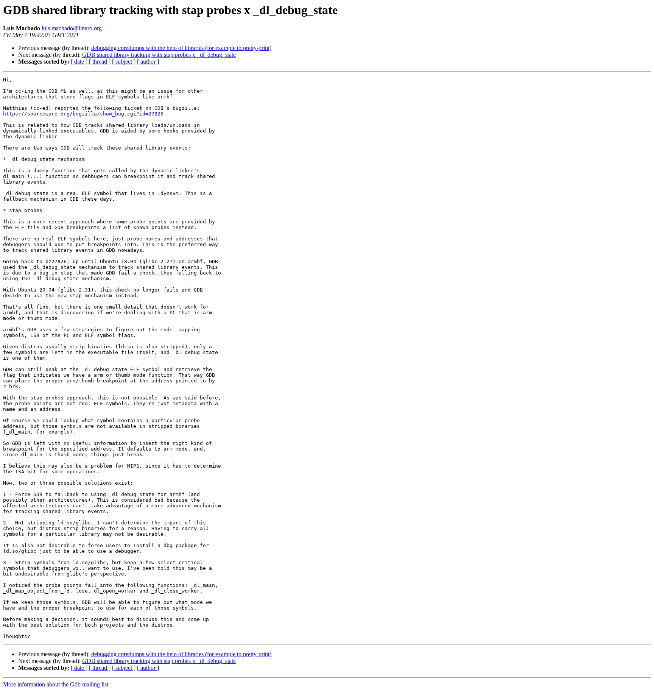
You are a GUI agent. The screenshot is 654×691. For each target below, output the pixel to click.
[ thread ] (100, 61)
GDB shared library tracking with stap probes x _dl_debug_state (159, 54)
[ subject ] (123, 61)
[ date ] (79, 61)
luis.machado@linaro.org (72, 28)
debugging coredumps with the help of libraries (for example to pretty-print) (181, 48)
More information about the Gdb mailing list (55, 684)
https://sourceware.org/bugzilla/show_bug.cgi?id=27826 (83, 114)
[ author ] (148, 61)
